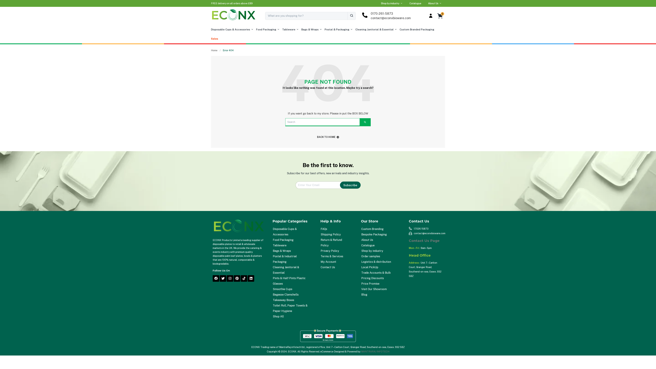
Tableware (288, 29)
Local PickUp (369, 267)
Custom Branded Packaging (417, 29)
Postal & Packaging (337, 29)
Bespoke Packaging (374, 234)
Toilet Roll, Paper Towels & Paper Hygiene (290, 308)
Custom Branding (372, 229)
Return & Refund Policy (331, 242)
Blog (364, 294)
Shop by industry (390, 3)
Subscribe (350, 185)
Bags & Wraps (310, 29)
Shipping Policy (331, 234)
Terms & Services (332, 256)
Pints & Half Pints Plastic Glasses (289, 281)
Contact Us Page (424, 241)
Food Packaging (266, 29)
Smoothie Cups (282, 289)
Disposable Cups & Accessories (230, 29)
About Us (433, 3)
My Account (328, 261)
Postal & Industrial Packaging (285, 259)
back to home (326, 137)
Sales (214, 38)
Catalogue (415, 3)
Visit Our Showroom (374, 289)
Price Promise (370, 283)
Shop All (278, 316)
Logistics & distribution (376, 261)
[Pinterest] (237, 278)
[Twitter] (223, 278)
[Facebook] (216, 278)
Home (214, 50)
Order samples (370, 256)
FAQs (324, 229)
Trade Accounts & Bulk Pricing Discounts (376, 275)
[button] (232, 3)
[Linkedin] (251, 278)
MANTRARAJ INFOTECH (375, 351)
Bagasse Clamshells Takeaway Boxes (286, 297)
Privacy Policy (330, 250)
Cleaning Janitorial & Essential (374, 29)
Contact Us (328, 267)
